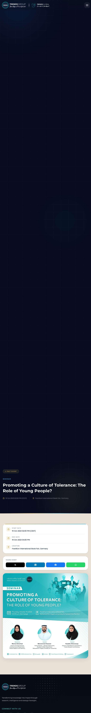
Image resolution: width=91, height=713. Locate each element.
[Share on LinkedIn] (35, 564)
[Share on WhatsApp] (75, 564)
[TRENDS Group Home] (31, 5)
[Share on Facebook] (55, 564)
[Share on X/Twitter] (15, 564)
